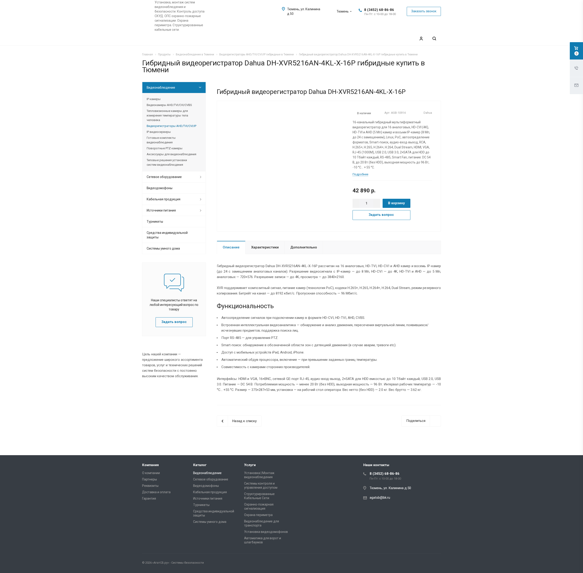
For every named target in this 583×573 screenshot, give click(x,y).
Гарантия (149, 498)
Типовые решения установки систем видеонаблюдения (167, 162)
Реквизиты (150, 486)
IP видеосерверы (159, 132)
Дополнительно (303, 247)
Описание (231, 247)
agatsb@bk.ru (380, 498)
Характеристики (265, 247)
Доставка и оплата (156, 492)
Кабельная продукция (163, 199)
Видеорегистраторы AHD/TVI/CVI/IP (171, 126)
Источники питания (161, 210)
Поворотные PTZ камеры (164, 148)
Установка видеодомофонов (266, 532)
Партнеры (149, 479)
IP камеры (154, 99)
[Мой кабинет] (421, 38)
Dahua (428, 112)
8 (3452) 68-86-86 (379, 10)
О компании (151, 473)
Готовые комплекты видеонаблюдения (161, 140)
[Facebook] (425, 563)
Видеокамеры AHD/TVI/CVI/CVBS (169, 105)
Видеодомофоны (159, 188)
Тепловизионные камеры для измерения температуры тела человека (167, 115)
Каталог (200, 465)
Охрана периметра (258, 515)
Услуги (250, 465)
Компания (150, 465)
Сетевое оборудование (164, 177)
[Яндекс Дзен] (436, 563)
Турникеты (155, 221)
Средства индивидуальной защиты (167, 235)
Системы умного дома (163, 248)
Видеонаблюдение (161, 87)
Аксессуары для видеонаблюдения (171, 154)
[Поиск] (434, 38)
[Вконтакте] (414, 563)
